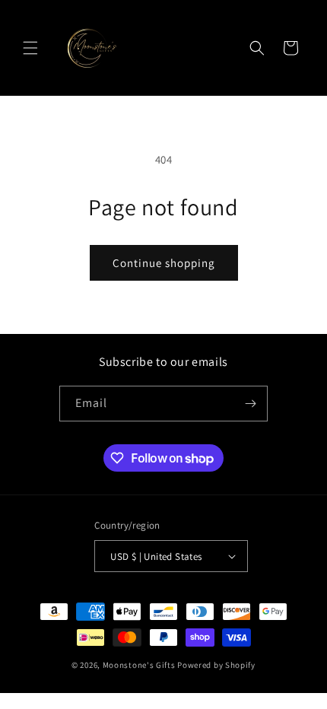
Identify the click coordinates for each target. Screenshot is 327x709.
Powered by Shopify (216, 665)
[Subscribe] (250, 403)
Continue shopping (164, 263)
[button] (30, 48)
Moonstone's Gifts (139, 665)
